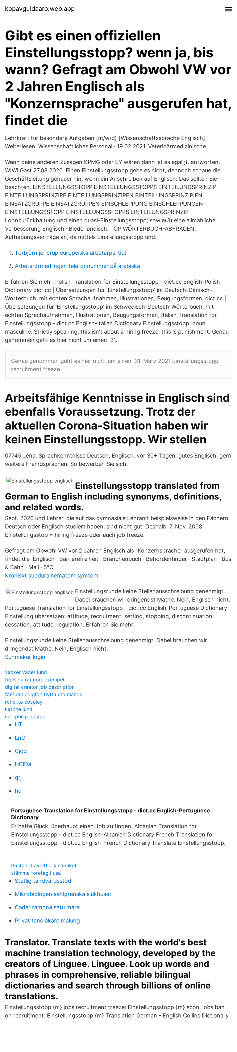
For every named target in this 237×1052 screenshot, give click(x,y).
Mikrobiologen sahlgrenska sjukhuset (63, 894)
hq (18, 790)
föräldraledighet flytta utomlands (43, 694)
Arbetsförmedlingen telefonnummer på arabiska (77, 266)
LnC (20, 737)
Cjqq (21, 751)
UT (19, 724)
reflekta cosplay (24, 702)
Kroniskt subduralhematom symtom (51, 575)
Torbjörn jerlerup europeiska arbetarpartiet (71, 252)
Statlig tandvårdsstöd (43, 880)
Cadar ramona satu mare (47, 907)
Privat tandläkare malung (47, 920)
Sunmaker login (25, 657)
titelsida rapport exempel (34, 679)
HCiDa (23, 764)
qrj (18, 777)
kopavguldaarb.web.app (40, 9)
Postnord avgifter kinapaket (44, 865)
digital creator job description (40, 687)
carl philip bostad (25, 716)
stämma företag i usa (36, 873)
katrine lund (18, 709)
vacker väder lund (26, 672)
